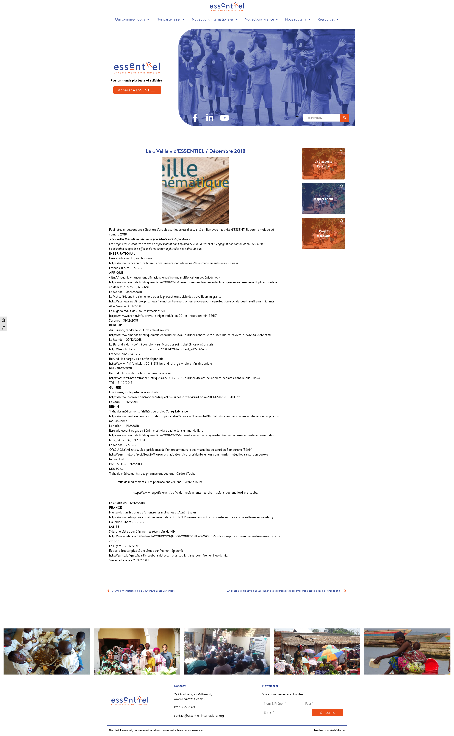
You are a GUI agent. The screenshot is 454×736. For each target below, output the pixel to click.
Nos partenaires (168, 19)
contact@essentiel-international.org (199, 715)
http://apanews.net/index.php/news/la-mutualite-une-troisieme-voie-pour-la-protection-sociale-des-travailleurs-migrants (191, 301)
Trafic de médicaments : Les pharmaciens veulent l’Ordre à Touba (159, 482)
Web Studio (337, 730)
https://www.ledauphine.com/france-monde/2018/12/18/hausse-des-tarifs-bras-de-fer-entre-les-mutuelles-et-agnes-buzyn (192, 517)
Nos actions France (259, 19)
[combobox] (321, 118)
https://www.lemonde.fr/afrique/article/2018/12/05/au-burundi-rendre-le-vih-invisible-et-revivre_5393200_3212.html (190, 335)
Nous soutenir (296, 19)
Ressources (326, 19)
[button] (4, 649)
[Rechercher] (344, 118)
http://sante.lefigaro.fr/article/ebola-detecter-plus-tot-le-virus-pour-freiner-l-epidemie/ (169, 555)
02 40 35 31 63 (184, 707)
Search (298, 116)
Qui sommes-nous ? (130, 19)
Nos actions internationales (213, 19)
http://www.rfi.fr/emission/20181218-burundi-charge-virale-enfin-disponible (160, 363)
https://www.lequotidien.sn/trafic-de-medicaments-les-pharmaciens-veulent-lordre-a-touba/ (196, 492)
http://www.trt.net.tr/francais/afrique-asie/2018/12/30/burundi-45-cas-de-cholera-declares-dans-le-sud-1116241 (185, 378)
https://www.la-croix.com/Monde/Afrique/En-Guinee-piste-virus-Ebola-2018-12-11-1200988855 (174, 397)
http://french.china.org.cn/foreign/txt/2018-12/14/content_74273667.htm (159, 349)
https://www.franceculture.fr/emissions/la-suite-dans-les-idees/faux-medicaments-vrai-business (173, 263)
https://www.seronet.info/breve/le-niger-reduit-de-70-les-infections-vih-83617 (163, 315)
